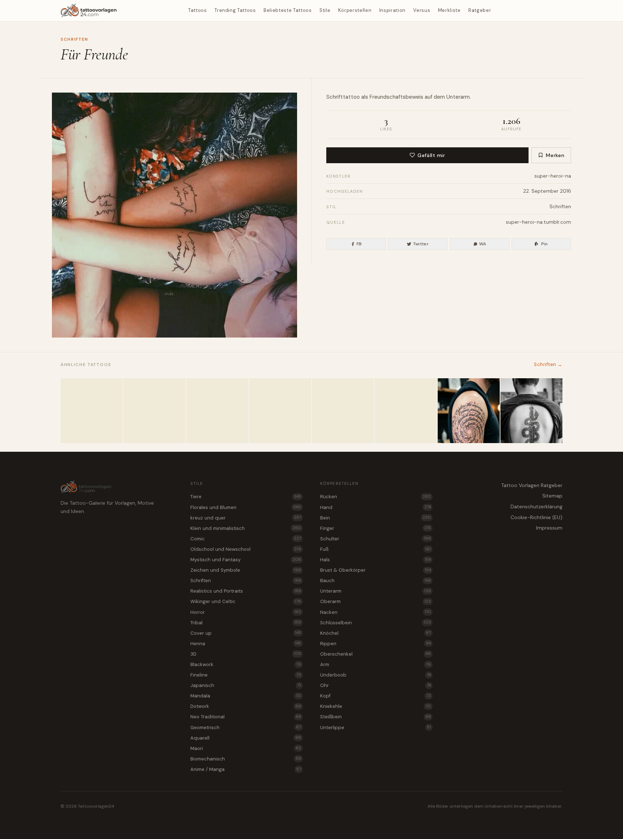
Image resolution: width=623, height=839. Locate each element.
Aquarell (245, 738)
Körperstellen (354, 10)
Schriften (74, 39)
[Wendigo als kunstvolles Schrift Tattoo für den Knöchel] (343, 410)
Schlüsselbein (375, 623)
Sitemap (552, 495)
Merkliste (449, 10)
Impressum (549, 528)
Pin (544, 244)
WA (482, 244)
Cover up (245, 633)
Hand (375, 507)
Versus (421, 10)
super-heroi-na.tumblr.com (538, 222)
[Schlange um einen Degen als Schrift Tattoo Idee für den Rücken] (531, 410)
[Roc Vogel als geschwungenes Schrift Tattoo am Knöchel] (406, 410)
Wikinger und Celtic (245, 601)
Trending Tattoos (235, 10)
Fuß (375, 549)
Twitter (421, 244)
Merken (555, 155)
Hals (375, 560)
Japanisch (245, 685)
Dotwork (245, 706)
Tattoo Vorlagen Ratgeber (531, 485)
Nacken (375, 612)
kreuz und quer (245, 518)
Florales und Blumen (245, 507)
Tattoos (197, 10)
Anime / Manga (245, 769)
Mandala (245, 696)
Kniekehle (375, 706)
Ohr (375, 685)
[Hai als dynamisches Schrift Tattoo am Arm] (92, 410)
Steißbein (375, 717)
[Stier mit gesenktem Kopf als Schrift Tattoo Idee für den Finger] (217, 410)
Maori (245, 748)
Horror (245, 612)
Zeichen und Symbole (245, 570)
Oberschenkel (375, 654)
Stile (324, 10)
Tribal (245, 623)
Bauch (375, 580)
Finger (375, 528)
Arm (375, 664)
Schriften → (548, 364)
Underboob (375, 675)
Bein (375, 518)
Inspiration (392, 10)
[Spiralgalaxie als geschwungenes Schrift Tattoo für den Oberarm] (469, 410)
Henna (245, 644)
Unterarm (458, 97)
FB (359, 244)
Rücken (375, 497)
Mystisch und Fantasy (245, 560)
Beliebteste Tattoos (288, 10)
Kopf (375, 696)
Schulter (375, 539)
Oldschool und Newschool (245, 549)
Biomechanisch (245, 759)
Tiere (245, 497)
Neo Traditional (245, 717)
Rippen (375, 644)
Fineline (245, 675)
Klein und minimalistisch (245, 528)
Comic (245, 539)
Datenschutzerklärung (536, 506)
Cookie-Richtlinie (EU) (536, 517)
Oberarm (375, 601)
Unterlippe (375, 727)
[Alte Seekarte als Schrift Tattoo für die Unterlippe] (280, 410)
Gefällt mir (431, 155)
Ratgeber (479, 10)
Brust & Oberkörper (375, 570)
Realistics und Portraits (245, 591)
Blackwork (245, 664)
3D (245, 654)
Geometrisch (245, 727)
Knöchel (375, 633)
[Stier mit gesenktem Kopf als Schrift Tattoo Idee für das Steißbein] (154, 410)
